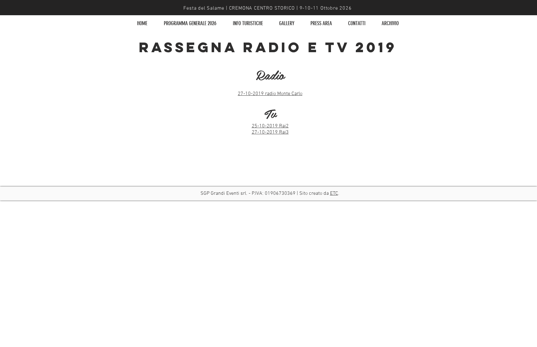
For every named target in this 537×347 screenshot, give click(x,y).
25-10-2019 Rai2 (270, 126)
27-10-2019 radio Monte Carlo (270, 94)
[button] (247, 23)
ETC (334, 193)
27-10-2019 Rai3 (270, 132)
